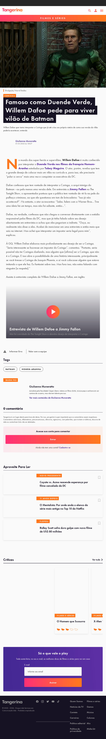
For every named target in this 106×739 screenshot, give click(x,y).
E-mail (27, 665)
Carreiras (74, 718)
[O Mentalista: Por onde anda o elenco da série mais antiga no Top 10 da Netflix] (19, 507)
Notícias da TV (77, 707)
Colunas (91, 718)
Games (90, 707)
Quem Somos (76, 701)
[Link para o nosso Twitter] (48, 701)
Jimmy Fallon (78, 189)
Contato (73, 712)
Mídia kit (91, 729)
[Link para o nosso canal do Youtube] (53, 701)
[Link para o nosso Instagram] (42, 701)
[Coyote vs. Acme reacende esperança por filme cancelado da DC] (19, 484)
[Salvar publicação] (99, 478)
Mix (89, 723)
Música (90, 712)
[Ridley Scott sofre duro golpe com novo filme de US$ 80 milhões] (19, 529)
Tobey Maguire (54, 168)
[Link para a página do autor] (9, 142)
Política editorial (77, 723)
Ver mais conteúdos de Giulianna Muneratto (50, 397)
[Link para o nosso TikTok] (58, 701)
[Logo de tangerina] (12, 10)
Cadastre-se (64, 447)
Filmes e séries (93, 701)
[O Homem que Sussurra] (71, 592)
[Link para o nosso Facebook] (37, 701)
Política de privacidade (75, 730)
